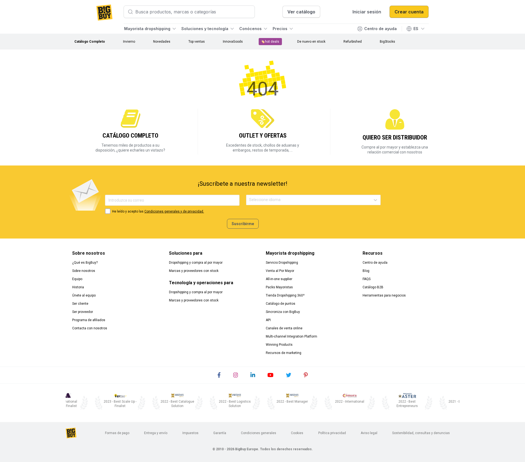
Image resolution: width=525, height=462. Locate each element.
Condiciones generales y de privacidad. (174, 211)
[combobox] (249, 200)
